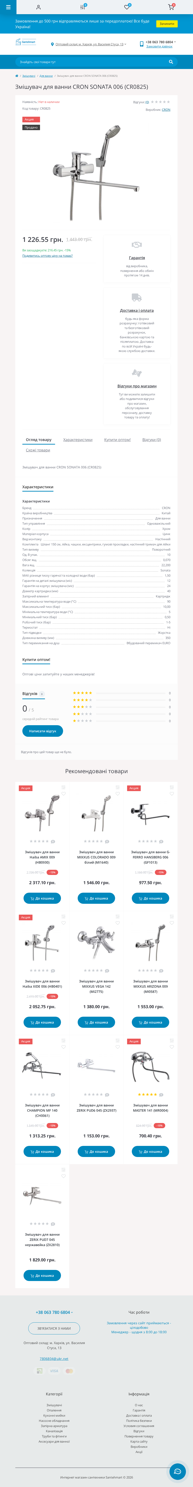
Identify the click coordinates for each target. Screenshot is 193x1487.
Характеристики (77, 439)
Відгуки (138, 1431)
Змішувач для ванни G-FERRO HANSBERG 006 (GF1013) (150, 857)
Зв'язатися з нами (54, 1328)
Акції (139, 1452)
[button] (89, 44)
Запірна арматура (54, 1426)
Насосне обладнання (54, 1420)
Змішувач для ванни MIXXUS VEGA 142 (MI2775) (96, 986)
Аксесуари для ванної (54, 1441)
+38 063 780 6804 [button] (53, 1312)
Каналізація (54, 1431)
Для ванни (46, 75)
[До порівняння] (63, 787)
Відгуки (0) (151, 439)
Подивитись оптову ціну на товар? (47, 255)
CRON (166, 109)
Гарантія (137, 257)
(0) (147, 102)
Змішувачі (28, 75)
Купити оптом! (117, 439)
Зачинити (167, 23)
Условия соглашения (139, 1426)
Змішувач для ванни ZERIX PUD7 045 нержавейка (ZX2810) (42, 1239)
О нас (139, 1405)
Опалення (54, 1410)
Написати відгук (42, 731)
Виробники (139, 1446)
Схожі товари (38, 450)
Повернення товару (139, 1436)
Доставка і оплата (137, 310)
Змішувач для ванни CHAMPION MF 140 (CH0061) (42, 1110)
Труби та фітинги (54, 1436)
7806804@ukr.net (54, 1358)
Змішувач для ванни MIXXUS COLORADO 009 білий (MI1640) (96, 857)
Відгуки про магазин (137, 386)
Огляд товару (39, 439)
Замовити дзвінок (159, 46)
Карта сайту (139, 1441)
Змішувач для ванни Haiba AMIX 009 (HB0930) (42, 857)
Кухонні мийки (54, 1415)
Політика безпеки (139, 1420)
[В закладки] (63, 794)
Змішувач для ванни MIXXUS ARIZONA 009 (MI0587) (150, 986)
